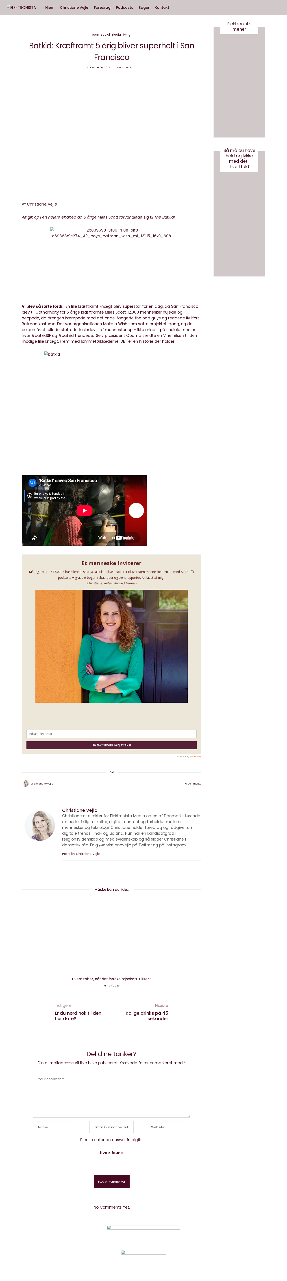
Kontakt (162, 7)
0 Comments (193, 783)
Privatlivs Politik (68, 1235)
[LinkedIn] (123, 784)
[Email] (111, 784)
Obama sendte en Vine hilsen (155, 335)
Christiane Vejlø (74, 7)
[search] (176, 7)
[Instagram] (223, 1235)
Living (126, 34)
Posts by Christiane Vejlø (81, 854)
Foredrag (102, 7)
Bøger (144, 7)
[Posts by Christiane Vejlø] (26, 783)
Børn (95, 34)
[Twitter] (106, 784)
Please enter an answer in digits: (111, 1139)
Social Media (111, 34)
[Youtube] (234, 1235)
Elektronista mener (239, 26)
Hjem (49, 7)
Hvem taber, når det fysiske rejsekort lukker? (111, 979)
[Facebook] (100, 784)
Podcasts (124, 7)
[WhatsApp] (117, 784)
